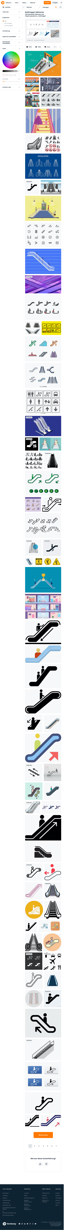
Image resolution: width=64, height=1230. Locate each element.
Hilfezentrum (46, 1193)
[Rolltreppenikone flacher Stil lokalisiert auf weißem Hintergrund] (33, 961)
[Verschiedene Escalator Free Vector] (43, 166)
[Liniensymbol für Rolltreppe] (51, 504)
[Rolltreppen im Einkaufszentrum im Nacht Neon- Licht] (43, 284)
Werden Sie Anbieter (45, 1201)
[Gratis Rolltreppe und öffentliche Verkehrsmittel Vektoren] (43, 234)
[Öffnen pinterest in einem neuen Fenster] (27, 1223)
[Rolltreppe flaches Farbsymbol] (52, 791)
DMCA (26, 1195)
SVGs (30, 47)
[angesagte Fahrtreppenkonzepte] (29, 561)
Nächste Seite (43, 1135)
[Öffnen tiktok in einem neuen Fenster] (30, 1223)
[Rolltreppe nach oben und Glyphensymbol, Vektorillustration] (51, 807)
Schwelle (5, 79)
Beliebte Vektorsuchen (28, 1201)
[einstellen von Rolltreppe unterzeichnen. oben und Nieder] (43, 1076)
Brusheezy (5, 1193)
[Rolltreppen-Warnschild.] (33, 460)
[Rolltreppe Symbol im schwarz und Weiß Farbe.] (43, 632)
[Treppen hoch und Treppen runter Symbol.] (33, 772)
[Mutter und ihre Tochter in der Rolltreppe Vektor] (43, 120)
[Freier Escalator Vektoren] (43, 348)
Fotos (16, 2)
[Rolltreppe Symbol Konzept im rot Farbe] (52, 872)
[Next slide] (58, 47)
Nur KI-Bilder (8, 23)
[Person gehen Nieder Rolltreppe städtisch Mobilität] (33, 723)
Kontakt (44, 1195)
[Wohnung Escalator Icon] (43, 483)
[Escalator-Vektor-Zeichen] (51, 328)
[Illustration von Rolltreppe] (52, 723)
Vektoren (8, 2)
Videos (24, 2)
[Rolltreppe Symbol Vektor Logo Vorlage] (52, 547)
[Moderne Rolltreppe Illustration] (43, 261)
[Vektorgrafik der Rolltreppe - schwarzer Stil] (52, 998)
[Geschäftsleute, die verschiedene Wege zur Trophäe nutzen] (43, 580)
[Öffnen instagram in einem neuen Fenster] (22, 1223)
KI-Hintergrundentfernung (9, 1212)
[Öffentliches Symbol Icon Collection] (43, 402)
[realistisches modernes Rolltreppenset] (32, 328)
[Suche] (56, 7)
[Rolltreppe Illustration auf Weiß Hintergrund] (43, 1049)
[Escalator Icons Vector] (51, 100)
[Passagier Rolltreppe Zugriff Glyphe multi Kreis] (34, 910)
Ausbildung (6, 1203)
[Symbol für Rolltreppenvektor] (31, 444)
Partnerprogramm (29, 1198)
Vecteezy (5, 1195)
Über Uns (45, 1198)
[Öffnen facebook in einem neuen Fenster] (19, 1223)
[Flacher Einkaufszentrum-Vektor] (32, 84)
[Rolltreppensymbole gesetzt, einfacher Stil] (52, 143)
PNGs (39, 47)
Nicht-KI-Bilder (8, 25)
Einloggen (55, 2)
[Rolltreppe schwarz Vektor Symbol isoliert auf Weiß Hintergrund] (52, 460)
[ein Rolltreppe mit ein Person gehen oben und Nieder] (43, 748)
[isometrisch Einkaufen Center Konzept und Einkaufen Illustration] (43, 426)
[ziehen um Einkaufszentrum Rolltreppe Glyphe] (43, 827)
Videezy (5, 1198)
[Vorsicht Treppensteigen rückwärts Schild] (48, 561)
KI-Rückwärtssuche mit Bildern (9, 1208)
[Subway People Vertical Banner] (32, 100)
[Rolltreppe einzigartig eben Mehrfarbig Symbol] (43, 654)
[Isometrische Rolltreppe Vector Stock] (43, 63)
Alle (5, 21)
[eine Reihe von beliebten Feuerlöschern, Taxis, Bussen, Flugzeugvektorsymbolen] (52, 961)
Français (58, 1203)
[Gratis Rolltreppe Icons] (43, 307)
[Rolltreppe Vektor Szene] (51, 187)
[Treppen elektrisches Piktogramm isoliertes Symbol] (33, 547)
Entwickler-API (7, 1205)
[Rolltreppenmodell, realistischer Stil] (33, 143)
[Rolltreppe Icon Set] (43, 525)
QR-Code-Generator (8, 1215)
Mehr (57, 1205)
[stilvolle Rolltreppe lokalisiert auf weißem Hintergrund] (52, 890)
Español (58, 1195)
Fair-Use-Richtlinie (55, 1225)
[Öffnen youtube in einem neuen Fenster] (35, 1223)
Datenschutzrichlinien (56, 1224)
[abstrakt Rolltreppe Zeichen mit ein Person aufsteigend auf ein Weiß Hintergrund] (31, 926)
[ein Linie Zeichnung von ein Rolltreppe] (34, 980)
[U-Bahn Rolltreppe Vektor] (43, 208)
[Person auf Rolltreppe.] (43, 701)
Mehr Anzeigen (55, 33)
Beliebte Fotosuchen (27, 1204)
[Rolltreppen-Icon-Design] (33, 872)
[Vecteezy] (2, 2)
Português (58, 1198)
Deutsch (58, 1200)
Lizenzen (26, 1193)
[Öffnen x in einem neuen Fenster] (33, 1223)
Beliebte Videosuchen (27, 1208)
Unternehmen (6, 1200)
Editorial (32, 2)
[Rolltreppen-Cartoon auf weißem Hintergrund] (32, 807)
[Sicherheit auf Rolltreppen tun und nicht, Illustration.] (50, 444)
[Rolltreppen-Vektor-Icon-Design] (33, 998)
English (58, 1193)
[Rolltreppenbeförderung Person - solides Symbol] (32, 1121)
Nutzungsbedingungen (55, 1223)
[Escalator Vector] (43, 375)
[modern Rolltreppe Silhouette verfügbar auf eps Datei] (52, 910)
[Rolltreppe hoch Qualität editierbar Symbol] (43, 1103)
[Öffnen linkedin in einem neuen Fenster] (25, 1223)
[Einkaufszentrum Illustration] (50, 84)
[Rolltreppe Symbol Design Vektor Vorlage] (32, 187)
